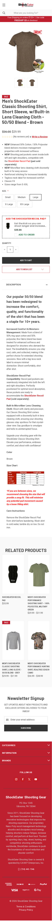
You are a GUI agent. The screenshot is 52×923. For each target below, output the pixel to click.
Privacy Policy (26, 910)
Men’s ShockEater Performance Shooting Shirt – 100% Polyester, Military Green (38, 603)
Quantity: (6, 243)
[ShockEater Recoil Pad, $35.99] (13, 574)
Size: (4, 191)
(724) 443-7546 (27, 869)
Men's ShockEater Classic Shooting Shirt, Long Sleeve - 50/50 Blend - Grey (12, 668)
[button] (39, 136)
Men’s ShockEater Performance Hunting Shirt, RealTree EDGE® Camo (39, 668)
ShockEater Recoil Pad (19, 161)
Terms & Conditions (26, 906)
